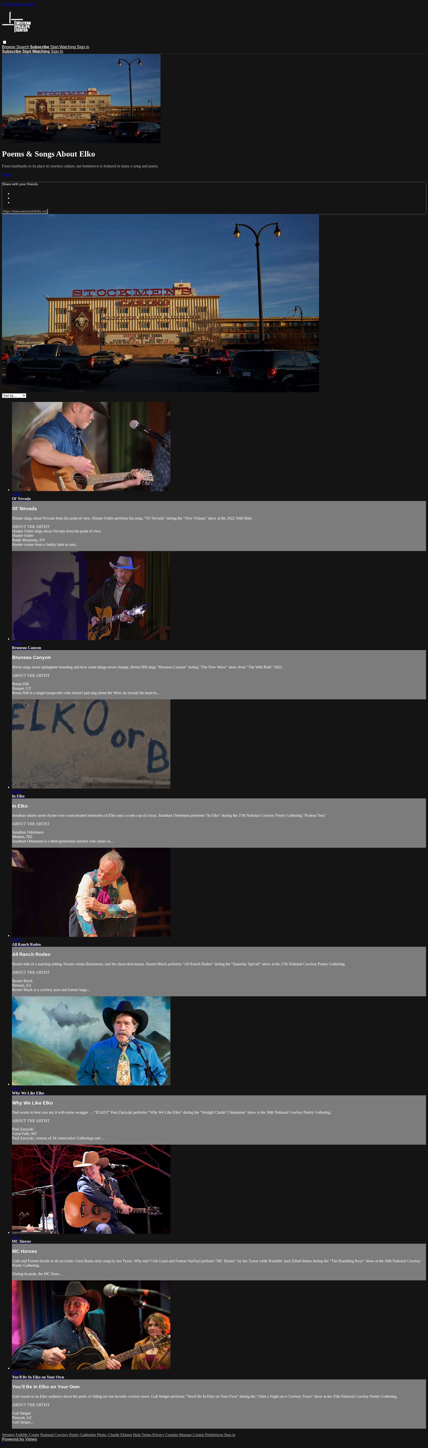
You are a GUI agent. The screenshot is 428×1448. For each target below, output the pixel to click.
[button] (4, 42)
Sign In (57, 51)
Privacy (158, 1435)
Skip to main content (18, 4)
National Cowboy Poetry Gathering (68, 1435)
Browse (9, 47)
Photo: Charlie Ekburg (114, 1435)
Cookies (172, 1435)
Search (23, 47)
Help (137, 1435)
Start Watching (63, 47)
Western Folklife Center (20, 1435)
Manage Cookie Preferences (201, 1435)
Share (6, 174)
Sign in (83, 47)
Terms (147, 1435)
